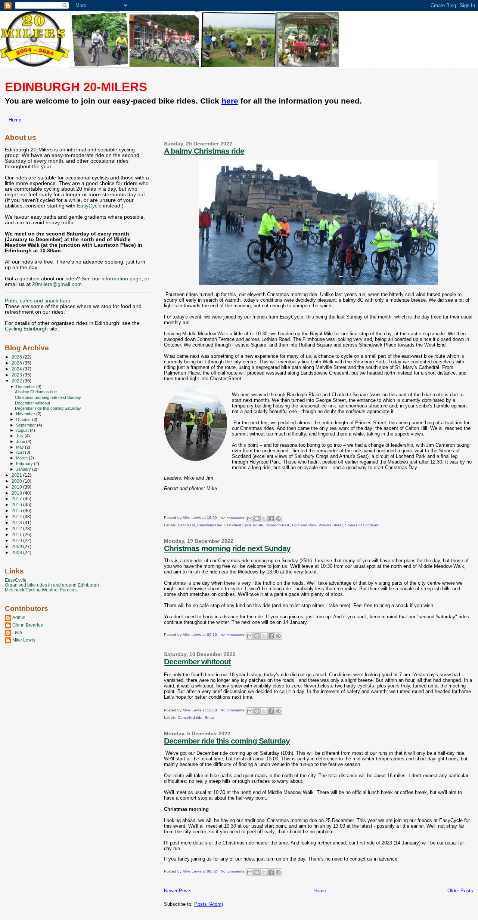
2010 (17, 540)
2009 (17, 546)
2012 (17, 528)
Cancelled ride (190, 718)
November (26, 414)
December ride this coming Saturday (227, 740)
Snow (209, 718)
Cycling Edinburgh (26, 329)
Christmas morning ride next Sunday (227, 548)
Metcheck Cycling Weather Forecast (41, 589)
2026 (17, 356)
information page (122, 278)
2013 (17, 522)
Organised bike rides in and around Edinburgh (52, 584)
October (24, 419)
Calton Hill (186, 525)
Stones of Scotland (361, 525)
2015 (17, 510)
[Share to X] (264, 518)
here (229, 100)
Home (15, 120)
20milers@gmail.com (57, 284)
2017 (17, 498)
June (21, 441)
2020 (17, 481)
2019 (17, 486)
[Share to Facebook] (271, 518)
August (23, 430)
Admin (18, 617)
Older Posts (460, 890)
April (20, 452)
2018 (17, 492)
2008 (17, 552)
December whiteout (197, 661)
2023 (17, 374)
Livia (17, 632)
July (20, 436)
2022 (17, 380)
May (20, 447)
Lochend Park (304, 525)
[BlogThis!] (257, 518)
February (25, 463)
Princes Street (331, 525)
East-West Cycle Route (243, 525)
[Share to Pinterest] (278, 518)
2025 (17, 362)
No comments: (233, 518)
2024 (17, 368)
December (26, 386)
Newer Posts (178, 890)
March (22, 458)
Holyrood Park (278, 525)
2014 (17, 516)
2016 (17, 504)
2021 (17, 475)
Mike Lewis (23, 639)
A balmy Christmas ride (204, 151)
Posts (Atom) (208, 904)
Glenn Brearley (27, 624)
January (24, 469)
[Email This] (250, 518)
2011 (17, 534)
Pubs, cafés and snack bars (37, 301)
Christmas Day (209, 525)
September (26, 425)
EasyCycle (89, 206)
